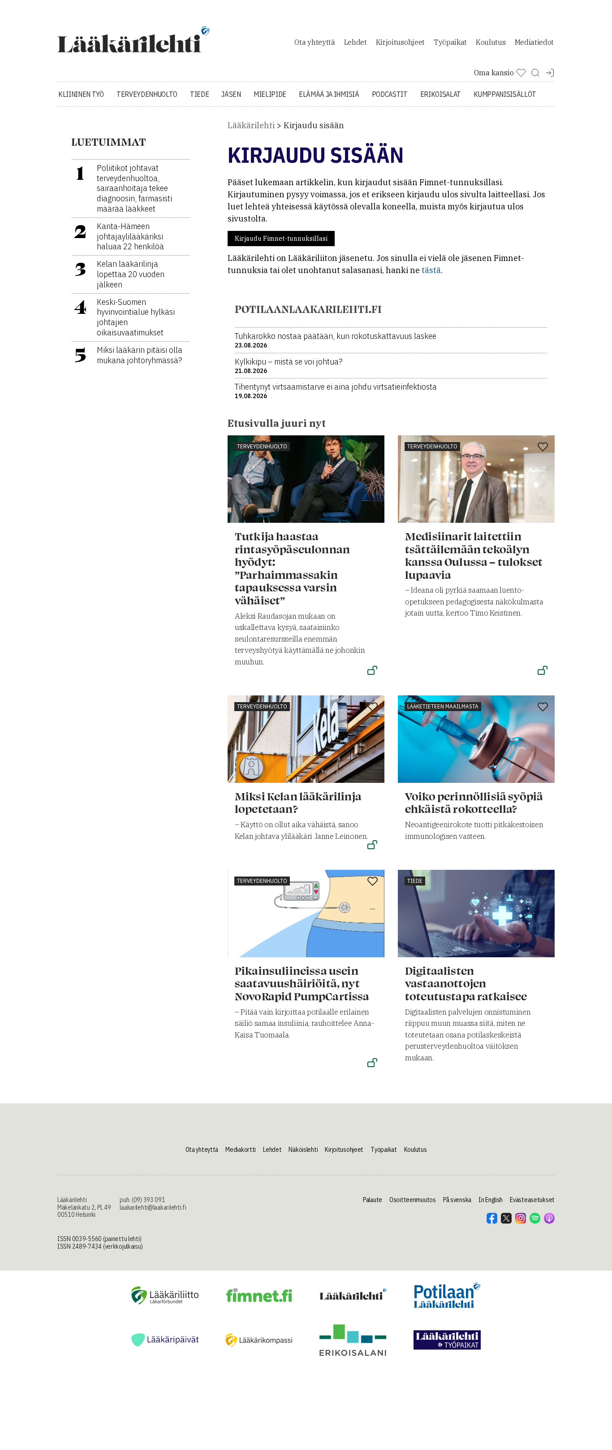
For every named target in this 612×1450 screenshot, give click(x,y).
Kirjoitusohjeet (400, 42)
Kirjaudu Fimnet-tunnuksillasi (281, 238)
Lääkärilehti (251, 125)
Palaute (372, 1200)
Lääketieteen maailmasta (442, 706)
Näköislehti (303, 1150)
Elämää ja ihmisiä (329, 94)
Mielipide (270, 94)
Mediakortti (240, 1150)
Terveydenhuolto (146, 94)
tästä (431, 270)
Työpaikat (450, 42)
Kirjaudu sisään (314, 125)
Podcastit (390, 94)
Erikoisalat (440, 94)
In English (490, 1200)
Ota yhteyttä (314, 42)
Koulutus (490, 42)
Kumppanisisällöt (505, 94)
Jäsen (231, 94)
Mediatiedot (534, 42)
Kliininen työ (81, 94)
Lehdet (355, 42)
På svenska (457, 1200)
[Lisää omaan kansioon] (372, 447)
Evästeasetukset (532, 1200)
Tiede (199, 94)
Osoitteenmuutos (412, 1200)
